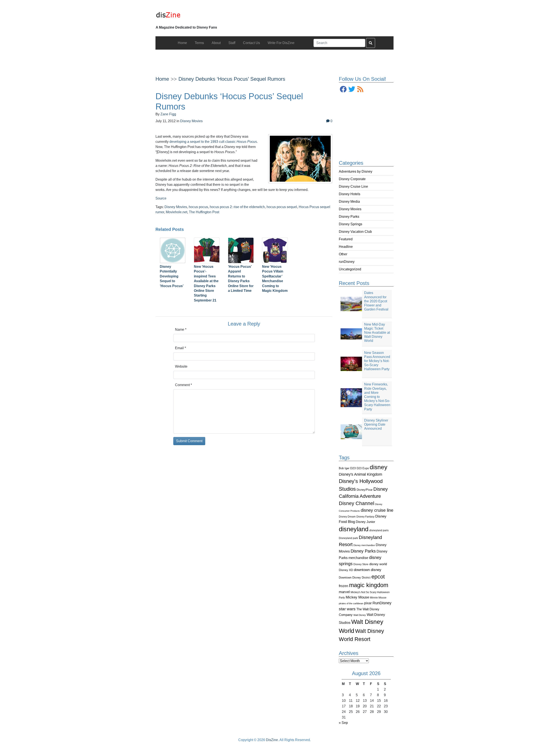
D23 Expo (363, 468)
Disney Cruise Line (353, 186)
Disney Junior (365, 522)
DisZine (272, 740)
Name (180, 329)
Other (343, 254)
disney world (378, 564)
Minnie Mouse (378, 597)
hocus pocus (198, 207)
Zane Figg (168, 114)
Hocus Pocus (247, 141)
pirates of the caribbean (351, 603)
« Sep (343, 723)
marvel (344, 592)
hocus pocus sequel (282, 207)
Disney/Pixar (365, 489)
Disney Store (360, 564)
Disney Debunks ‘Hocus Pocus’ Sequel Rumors (231, 79)
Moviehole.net (176, 212)
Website (181, 366)
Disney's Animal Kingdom (360, 474)
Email (180, 348)
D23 (353, 468)
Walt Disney (359, 615)
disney (378, 467)
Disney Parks (349, 216)
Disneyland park (348, 538)
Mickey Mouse (357, 597)
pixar (368, 603)
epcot (378, 577)
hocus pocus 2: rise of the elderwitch (237, 207)
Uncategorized (350, 269)
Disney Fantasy (365, 516)
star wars (347, 609)
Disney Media (349, 201)
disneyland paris (379, 530)
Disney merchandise (364, 545)
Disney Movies (350, 209)
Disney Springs (350, 224)
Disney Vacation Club (355, 231)
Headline (346, 246)
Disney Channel (356, 503)
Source (160, 198)
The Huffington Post (204, 212)
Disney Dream (347, 516)
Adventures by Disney (355, 171)
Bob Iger (344, 468)
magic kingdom (368, 585)
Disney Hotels (349, 194)
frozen (343, 586)
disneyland (353, 529)
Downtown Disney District (355, 577)
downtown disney (367, 570)
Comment (183, 385)
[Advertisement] (274, 59)
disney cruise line (377, 510)
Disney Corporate (352, 179)
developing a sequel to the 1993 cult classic (203, 141)
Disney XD (346, 570)
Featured (346, 239)
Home (162, 79)
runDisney (346, 261)
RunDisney (382, 603)
